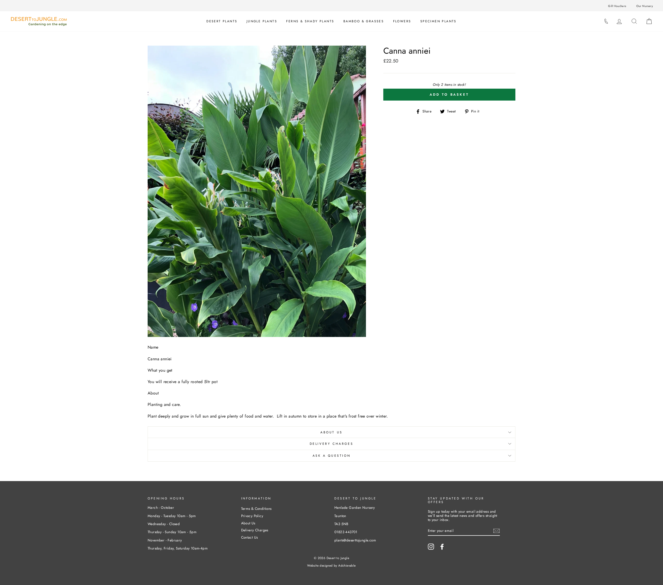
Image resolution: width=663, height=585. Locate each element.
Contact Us (249, 537)
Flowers (402, 21)
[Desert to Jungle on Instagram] (431, 547)
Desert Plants (221, 21)
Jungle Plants (262, 21)
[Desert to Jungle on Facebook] (442, 547)
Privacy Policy (252, 515)
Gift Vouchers (617, 6)
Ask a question (331, 455)
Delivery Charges (332, 443)
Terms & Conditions (256, 508)
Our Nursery (644, 6)
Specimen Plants (438, 21)
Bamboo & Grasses (363, 21)
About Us (331, 432)
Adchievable (347, 565)
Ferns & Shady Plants (310, 21)
